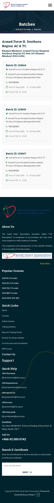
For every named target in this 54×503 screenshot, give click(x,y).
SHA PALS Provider (10, 288)
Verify (25, 472)
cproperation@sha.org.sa (14, 397)
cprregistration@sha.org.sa (15, 387)
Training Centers (9, 327)
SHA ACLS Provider (10, 283)
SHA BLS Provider (23, 29)
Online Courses (8, 321)
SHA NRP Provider (10, 293)
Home (4, 310)
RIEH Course (7, 349)
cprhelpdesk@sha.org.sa (14, 416)
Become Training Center (12, 332)
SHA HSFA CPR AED (10, 298)
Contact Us (8, 354)
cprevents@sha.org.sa (13, 407)
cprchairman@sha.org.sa (14, 378)
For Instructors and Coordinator (15, 343)
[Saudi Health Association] (16, 5)
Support (8, 360)
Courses (5, 316)
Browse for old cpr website (13, 338)
